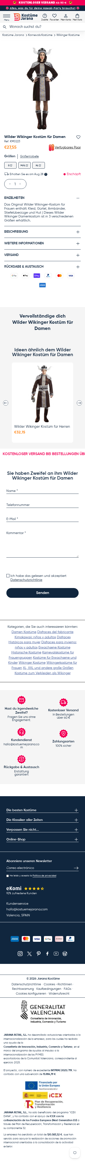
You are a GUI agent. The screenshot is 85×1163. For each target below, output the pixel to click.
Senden (42, 593)
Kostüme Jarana (13, 35)
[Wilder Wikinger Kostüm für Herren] (42, 393)
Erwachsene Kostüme (54, 647)
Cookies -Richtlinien (58, 984)
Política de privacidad (44, 875)
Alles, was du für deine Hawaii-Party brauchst (43, 8)
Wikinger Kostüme (68, 35)
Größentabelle (29, 156)
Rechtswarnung (23, 989)
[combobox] (42, 27)
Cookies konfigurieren (31, 993)
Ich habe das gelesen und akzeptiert (38, 578)
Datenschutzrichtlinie (26, 580)
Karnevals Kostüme (40, 35)
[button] (77, 17)
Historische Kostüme (26, 652)
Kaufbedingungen (48, 989)
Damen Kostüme (24, 632)
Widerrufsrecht (59, 993)
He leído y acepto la (33, 875)
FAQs (67, 989)
